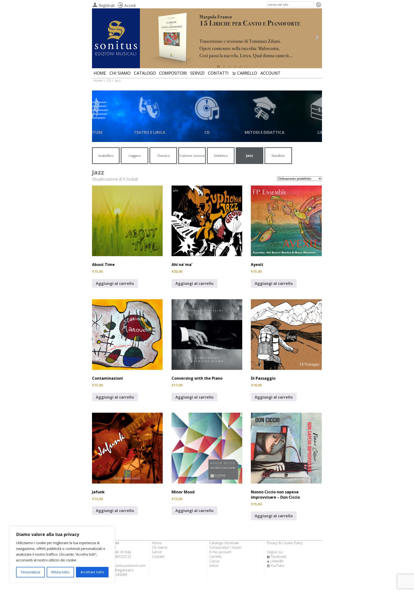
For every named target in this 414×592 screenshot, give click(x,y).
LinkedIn (275, 561)
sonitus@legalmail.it (117, 570)
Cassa (214, 561)
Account (270, 73)
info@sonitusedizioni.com (125, 565)
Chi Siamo (120, 73)
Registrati (107, 5)
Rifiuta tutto (60, 572)
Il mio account (220, 552)
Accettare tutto (92, 572)
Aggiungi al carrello (115, 283)
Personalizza (30, 572)
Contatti (218, 73)
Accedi (130, 5)
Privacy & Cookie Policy (285, 543)
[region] (62, 554)
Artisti (213, 565)
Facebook (276, 556)
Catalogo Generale (224, 543)
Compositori (173, 73)
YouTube (275, 565)
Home (100, 73)
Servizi (197, 73)
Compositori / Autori (225, 547)
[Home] (116, 38)
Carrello (244, 73)
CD (109, 80)
